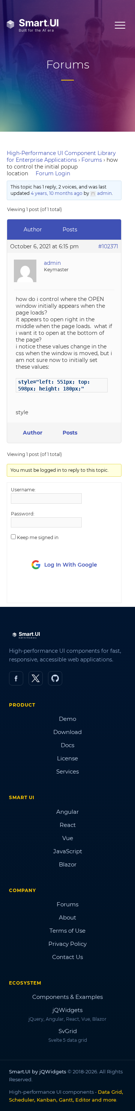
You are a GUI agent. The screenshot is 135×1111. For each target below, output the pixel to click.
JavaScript (67, 851)
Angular (67, 811)
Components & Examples (67, 996)
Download (67, 732)
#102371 (108, 246)
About (67, 917)
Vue (67, 838)
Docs (67, 745)
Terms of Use (68, 930)
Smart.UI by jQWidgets (37, 1071)
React (68, 824)
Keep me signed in (37, 537)
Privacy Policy (67, 943)
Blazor (67, 864)
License (67, 758)
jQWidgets (67, 1010)
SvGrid (67, 1031)
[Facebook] (16, 678)
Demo (67, 718)
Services (67, 771)
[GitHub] (55, 678)
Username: (23, 489)
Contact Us (67, 957)
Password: (22, 514)
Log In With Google (70, 564)
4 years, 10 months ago (56, 193)
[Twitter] (35, 678)
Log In (53, 590)
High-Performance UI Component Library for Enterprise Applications (61, 156)
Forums (91, 160)
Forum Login (53, 173)
